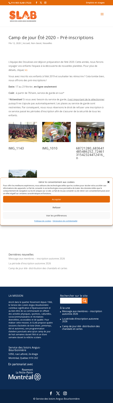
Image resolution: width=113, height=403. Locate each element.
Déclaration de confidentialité (65, 221)
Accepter (56, 199)
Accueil (26, 43)
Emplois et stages (95, 2)
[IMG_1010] (56, 142)
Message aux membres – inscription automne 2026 (37, 258)
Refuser (57, 207)
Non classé (36, 43)
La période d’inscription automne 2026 (30, 263)
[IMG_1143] (23, 142)
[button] (108, 181)
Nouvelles (47, 43)
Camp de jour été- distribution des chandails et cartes (38, 268)
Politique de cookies (42, 221)
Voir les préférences (56, 215)
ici (26, 70)
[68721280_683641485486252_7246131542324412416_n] (90, 142)
